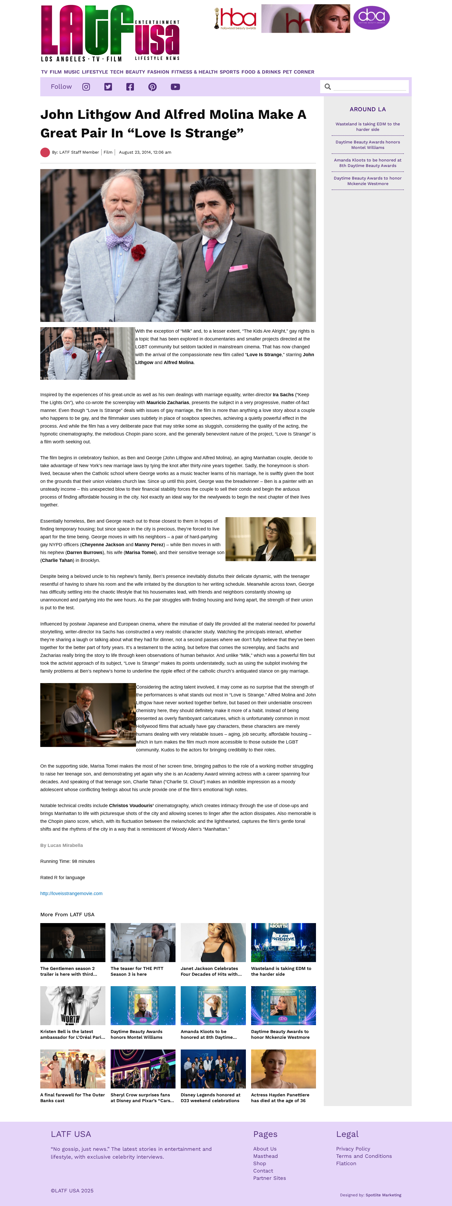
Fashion (158, 72)
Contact (263, 1171)
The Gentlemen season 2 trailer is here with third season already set (67, 971)
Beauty (135, 72)
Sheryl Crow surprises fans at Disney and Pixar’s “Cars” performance (141, 1097)
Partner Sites (269, 1178)
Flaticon (346, 1163)
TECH (116, 72)
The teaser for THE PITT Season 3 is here (137, 971)
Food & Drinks (261, 72)
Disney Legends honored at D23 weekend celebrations (210, 1097)
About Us (265, 1149)
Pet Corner (298, 72)
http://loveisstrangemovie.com (71, 893)
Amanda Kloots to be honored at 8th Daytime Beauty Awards (207, 1034)
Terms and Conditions (364, 1156)
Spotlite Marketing (383, 1195)
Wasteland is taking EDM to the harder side (281, 971)
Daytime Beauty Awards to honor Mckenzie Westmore (280, 1034)
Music (72, 72)
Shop (259, 1163)
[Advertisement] (306, 49)
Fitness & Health (194, 72)
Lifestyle (95, 72)
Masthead (265, 1156)
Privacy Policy (353, 1149)
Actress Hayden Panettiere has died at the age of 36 (280, 1097)
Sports (229, 72)
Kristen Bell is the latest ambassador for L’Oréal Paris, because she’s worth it (72, 1034)
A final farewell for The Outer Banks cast (72, 1097)
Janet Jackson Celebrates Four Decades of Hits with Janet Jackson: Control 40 (210, 971)
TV (44, 72)
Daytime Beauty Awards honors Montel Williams (136, 1034)
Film (56, 72)
